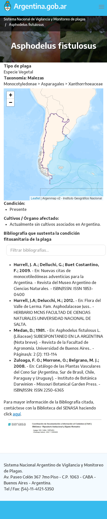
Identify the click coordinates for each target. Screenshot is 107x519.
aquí (17, 413)
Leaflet (35, 198)
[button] (10, 95)
